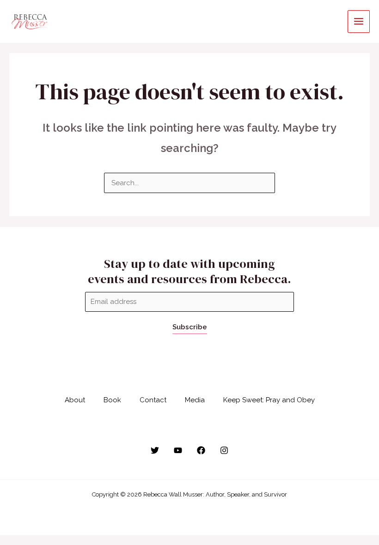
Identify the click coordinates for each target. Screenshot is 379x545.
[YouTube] (178, 450)
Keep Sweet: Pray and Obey (269, 400)
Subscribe (189, 327)
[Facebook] (201, 450)
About (75, 400)
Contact (153, 400)
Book (112, 400)
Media (195, 400)
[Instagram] (224, 450)
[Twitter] (155, 450)
